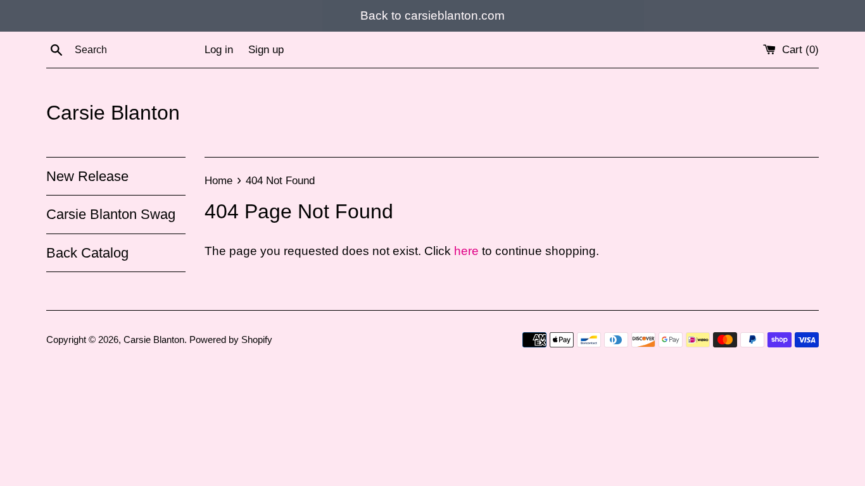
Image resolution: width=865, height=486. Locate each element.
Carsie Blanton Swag (110, 214)
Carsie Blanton (113, 112)
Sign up (266, 50)
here (466, 251)
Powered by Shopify (230, 339)
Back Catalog (87, 253)
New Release (87, 176)
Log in (219, 50)
